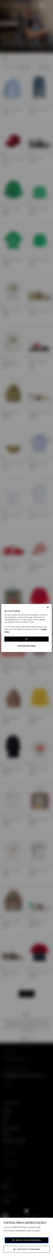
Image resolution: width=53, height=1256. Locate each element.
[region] (26, 628)
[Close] (26, 1211)
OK (26, 639)
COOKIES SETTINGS (26, 646)
